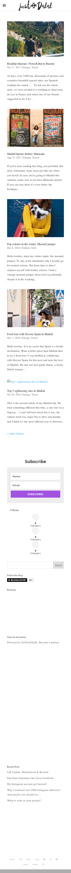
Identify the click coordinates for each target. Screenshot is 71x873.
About (25, 864)
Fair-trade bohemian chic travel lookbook (30, 778)
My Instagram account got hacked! (27, 784)
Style (33, 247)
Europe (26, 67)
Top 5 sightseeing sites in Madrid (26, 391)
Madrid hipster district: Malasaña (26, 154)
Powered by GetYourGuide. (22, 642)
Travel (34, 67)
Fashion (26, 247)
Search (35, 864)
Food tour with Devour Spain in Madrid (30, 334)
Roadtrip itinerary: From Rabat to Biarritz (30, 63)
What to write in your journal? (24, 800)
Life (20, 859)
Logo (37, 859)
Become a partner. (49, 642)
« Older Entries (15, 433)
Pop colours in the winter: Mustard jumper (31, 244)
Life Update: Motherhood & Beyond (27, 772)
